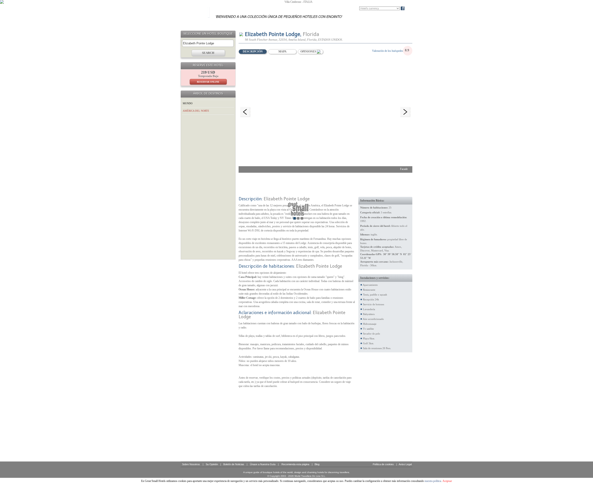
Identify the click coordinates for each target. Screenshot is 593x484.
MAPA (282, 51)
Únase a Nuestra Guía (262, 464)
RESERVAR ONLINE (208, 82)
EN (343, 8)
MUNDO (187, 103)
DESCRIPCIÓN (253, 51)
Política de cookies (383, 464)
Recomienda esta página (295, 464)
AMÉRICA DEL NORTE (196, 110)
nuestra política (433, 481)
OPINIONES (308, 51)
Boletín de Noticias (233, 464)
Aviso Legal (405, 464)
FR (349, 8)
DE (356, 8)
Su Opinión (212, 464)
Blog (410, 8)
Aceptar (447, 481)
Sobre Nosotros (191, 464)
